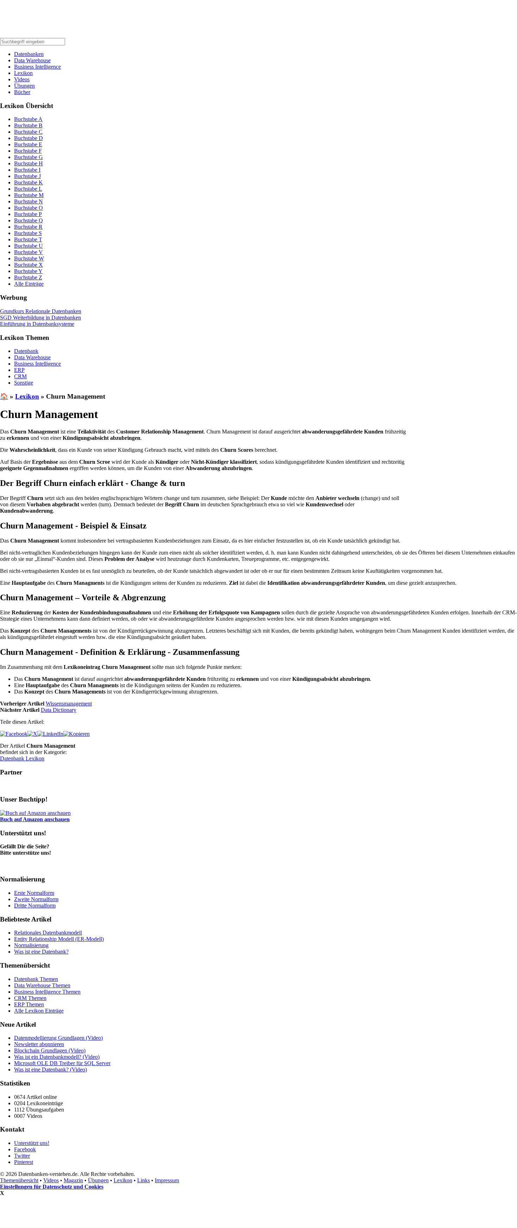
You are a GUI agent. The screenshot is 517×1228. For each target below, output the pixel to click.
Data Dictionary (58, 710)
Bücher (22, 92)
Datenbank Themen (36, 979)
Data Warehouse (32, 60)
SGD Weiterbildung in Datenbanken (40, 318)
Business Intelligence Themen (47, 992)
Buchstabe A (28, 119)
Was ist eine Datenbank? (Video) (50, 1069)
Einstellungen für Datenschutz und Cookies (51, 1187)
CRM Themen (30, 998)
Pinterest (23, 1162)
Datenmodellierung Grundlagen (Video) (58, 1038)
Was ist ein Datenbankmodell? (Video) (57, 1057)
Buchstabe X (28, 265)
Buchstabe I (27, 170)
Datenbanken (29, 54)
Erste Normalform (34, 893)
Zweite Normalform (36, 899)
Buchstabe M (29, 195)
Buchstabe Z (28, 277)
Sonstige (23, 383)
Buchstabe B (28, 125)
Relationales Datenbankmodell (48, 933)
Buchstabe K (28, 182)
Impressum (167, 1180)
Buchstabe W (29, 258)
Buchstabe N (28, 201)
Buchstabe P (28, 214)
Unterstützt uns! (31, 1143)
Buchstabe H (28, 163)
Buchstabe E (28, 144)
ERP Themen (29, 1004)
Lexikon (23, 73)
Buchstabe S (28, 233)
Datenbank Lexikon (22, 758)
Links (143, 1180)
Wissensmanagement (69, 704)
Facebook (25, 1149)
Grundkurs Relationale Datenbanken (40, 311)
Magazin (73, 1180)
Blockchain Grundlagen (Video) (49, 1050)
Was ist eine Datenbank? (41, 952)
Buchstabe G (28, 157)
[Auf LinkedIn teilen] (50, 734)
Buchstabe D (28, 138)
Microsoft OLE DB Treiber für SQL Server (62, 1063)
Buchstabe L (28, 189)
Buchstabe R (28, 227)
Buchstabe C (28, 132)
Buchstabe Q (28, 220)
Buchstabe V (28, 252)
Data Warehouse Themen (42, 985)
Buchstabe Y (28, 271)
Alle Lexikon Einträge (39, 1011)
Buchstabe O (28, 208)
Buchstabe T (28, 239)
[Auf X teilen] (32, 734)
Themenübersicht (19, 1180)
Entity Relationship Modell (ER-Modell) (59, 939)
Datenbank (26, 351)
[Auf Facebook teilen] (13, 734)
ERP (19, 370)
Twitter (22, 1156)
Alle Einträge (29, 284)
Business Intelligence (37, 67)
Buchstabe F (28, 151)
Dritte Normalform (35, 906)
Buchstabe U (28, 246)
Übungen (24, 86)
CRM (20, 376)
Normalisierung (31, 945)
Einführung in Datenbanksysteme (37, 324)
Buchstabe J (27, 176)
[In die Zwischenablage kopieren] (76, 734)
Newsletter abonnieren (39, 1044)
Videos (22, 79)
